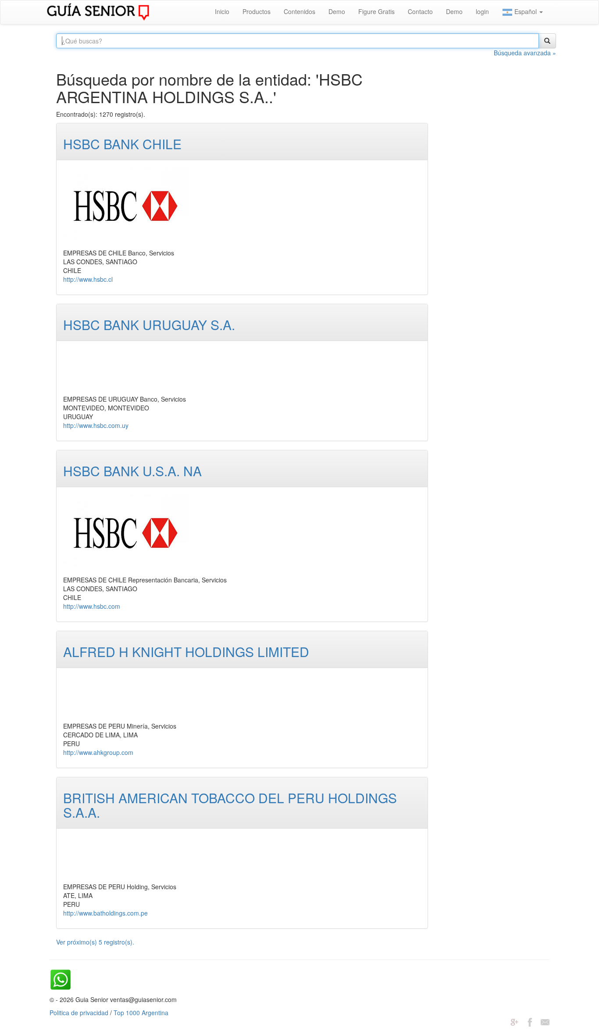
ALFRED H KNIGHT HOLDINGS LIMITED (186, 651)
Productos (256, 11)
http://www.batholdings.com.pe (105, 913)
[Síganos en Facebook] (530, 1021)
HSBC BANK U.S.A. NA (132, 470)
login (482, 11)
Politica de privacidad (79, 1012)
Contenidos (299, 11)
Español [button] (525, 11)
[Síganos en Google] (514, 1021)
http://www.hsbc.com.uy (95, 425)
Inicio (222, 11)
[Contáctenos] (545, 1021)
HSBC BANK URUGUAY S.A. (149, 324)
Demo (336, 11)
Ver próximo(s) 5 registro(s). (95, 942)
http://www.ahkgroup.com (98, 752)
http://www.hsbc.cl (88, 279)
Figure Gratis (376, 11)
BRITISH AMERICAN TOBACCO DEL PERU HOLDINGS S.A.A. (230, 805)
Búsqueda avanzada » (525, 52)
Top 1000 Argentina (141, 1012)
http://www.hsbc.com (91, 606)
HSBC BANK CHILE (122, 143)
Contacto (420, 11)
